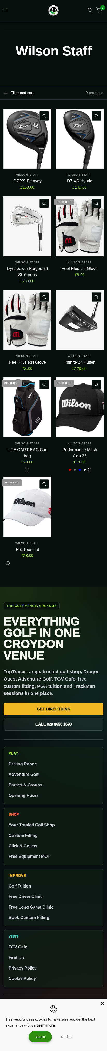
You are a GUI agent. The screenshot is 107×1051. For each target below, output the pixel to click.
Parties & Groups (25, 785)
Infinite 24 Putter (80, 362)
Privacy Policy (23, 968)
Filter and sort (22, 93)
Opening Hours (24, 795)
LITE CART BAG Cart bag (27, 453)
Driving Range (23, 763)
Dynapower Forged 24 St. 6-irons (27, 271)
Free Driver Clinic (26, 896)
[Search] (90, 10)
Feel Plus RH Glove (27, 362)
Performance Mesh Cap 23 (79, 453)
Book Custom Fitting (29, 917)
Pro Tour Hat (27, 549)
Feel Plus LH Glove (80, 268)
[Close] (102, 1003)
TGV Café (18, 947)
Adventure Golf (23, 774)
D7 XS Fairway (28, 181)
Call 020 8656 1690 (53, 724)
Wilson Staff (27, 174)
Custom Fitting (23, 835)
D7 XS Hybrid (79, 181)
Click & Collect (23, 846)
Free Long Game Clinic (31, 907)
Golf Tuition (20, 886)
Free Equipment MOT (29, 856)
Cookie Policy (22, 978)
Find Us (16, 957)
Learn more (46, 1025)
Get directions (53, 709)
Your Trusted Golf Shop (32, 824)
